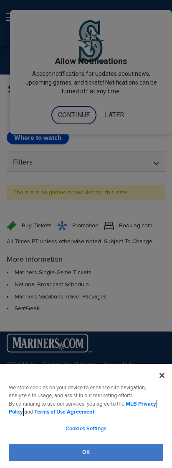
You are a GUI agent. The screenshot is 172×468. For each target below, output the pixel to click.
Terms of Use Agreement (64, 412)
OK (86, 452)
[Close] (162, 375)
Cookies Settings (86, 428)
